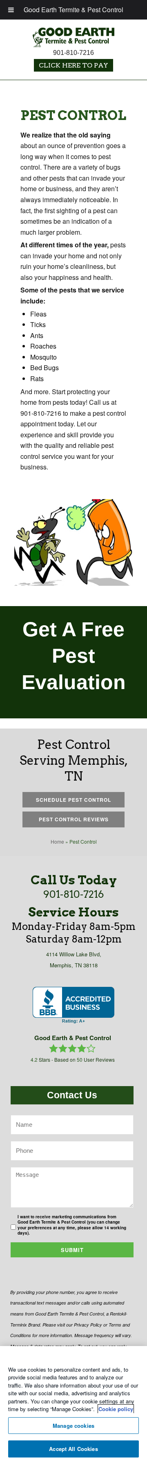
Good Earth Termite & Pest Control (73, 9)
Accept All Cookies (73, 1449)
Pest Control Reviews (74, 819)
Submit (72, 1250)
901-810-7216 (73, 52)
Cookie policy (115, 1409)
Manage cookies (73, 1425)
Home (57, 841)
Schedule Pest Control (73, 799)
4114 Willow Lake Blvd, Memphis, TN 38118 (73, 959)
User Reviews (96, 1059)
